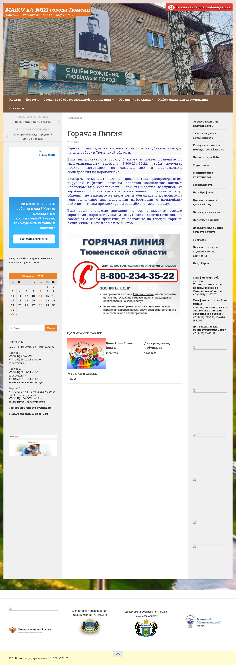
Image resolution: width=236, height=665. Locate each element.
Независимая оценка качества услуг (208, 229)
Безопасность (203, 184)
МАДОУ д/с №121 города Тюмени (47, 9)
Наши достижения (206, 212)
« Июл (13, 314)
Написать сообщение (34, 238)
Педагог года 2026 (206, 157)
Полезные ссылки (206, 220)
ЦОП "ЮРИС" (59, 658)
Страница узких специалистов (204, 135)
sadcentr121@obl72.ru (33, 413)
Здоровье (199, 239)
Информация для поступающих (183, 99)
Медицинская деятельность (203, 175)
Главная (14, 99)
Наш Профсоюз (203, 192)
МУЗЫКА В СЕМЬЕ (82, 374)
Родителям (201, 165)
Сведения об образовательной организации (77, 99)
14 (40, 296)
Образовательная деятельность (205, 123)
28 (40, 305)
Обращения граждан (135, 99)
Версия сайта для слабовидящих (203, 7)
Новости (32, 99)
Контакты (16, 108)
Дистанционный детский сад (205, 202)
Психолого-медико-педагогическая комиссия (207, 251)
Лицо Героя (201, 263)
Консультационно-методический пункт (208, 147)
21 (40, 300)
